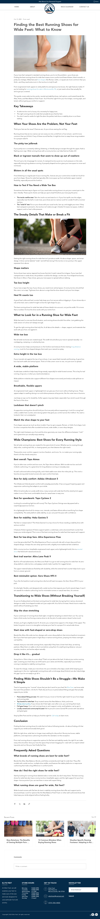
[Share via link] (29, 804)
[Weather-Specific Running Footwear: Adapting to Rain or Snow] (82, 829)
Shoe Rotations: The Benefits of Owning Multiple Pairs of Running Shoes (18, 841)
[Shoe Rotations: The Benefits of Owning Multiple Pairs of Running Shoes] (18, 829)
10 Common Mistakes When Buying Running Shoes (49, 841)
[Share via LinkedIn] (24, 804)
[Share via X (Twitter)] (20, 804)
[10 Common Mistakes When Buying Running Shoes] (50, 829)
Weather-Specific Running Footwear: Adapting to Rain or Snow (81, 841)
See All (94, 817)
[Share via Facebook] (15, 804)
